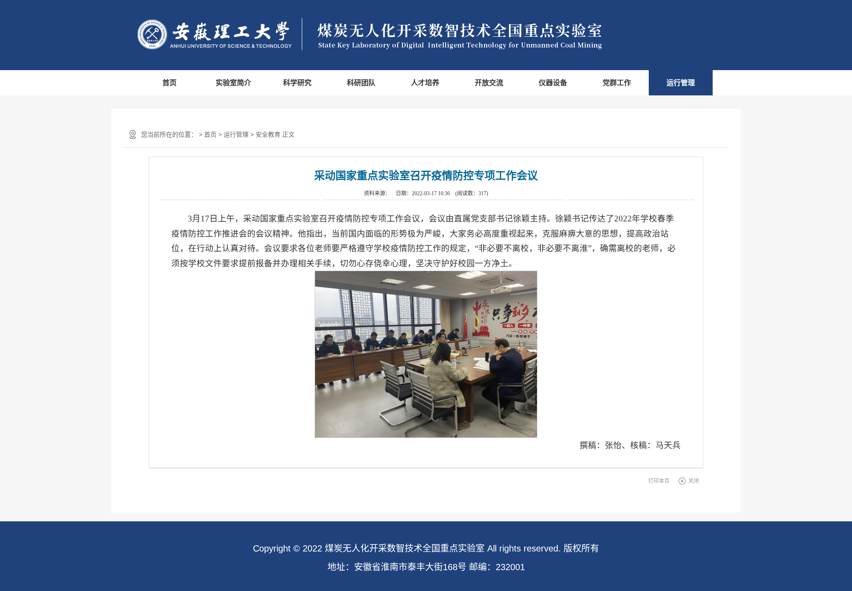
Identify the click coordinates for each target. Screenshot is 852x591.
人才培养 (425, 83)
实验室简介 (233, 83)
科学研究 (297, 83)
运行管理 (681, 83)
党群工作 (617, 83)
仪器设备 (553, 83)
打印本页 (659, 481)
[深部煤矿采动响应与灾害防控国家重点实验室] (385, 34)
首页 (169, 83)
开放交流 (489, 83)
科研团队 (361, 83)
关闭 (693, 481)
